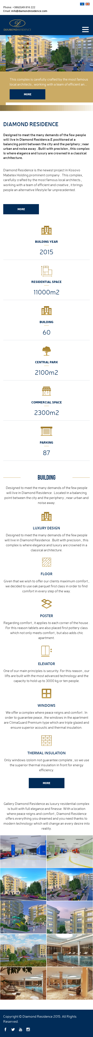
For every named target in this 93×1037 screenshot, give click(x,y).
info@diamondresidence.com (29, 11)
